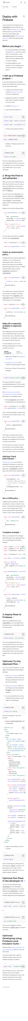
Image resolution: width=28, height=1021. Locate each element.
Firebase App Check (8, 462)
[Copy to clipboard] (23, 117)
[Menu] (25, 2)
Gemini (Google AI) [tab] (7, 352)
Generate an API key (11, 362)
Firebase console (16, 92)
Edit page (6, 987)
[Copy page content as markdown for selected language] (24, 16)
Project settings (13, 675)
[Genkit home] (6, 2)
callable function (16, 29)
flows (13, 52)
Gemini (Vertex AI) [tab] (19, 352)
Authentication (13, 686)
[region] (14, 121)
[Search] (21, 2)
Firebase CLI (15, 106)
